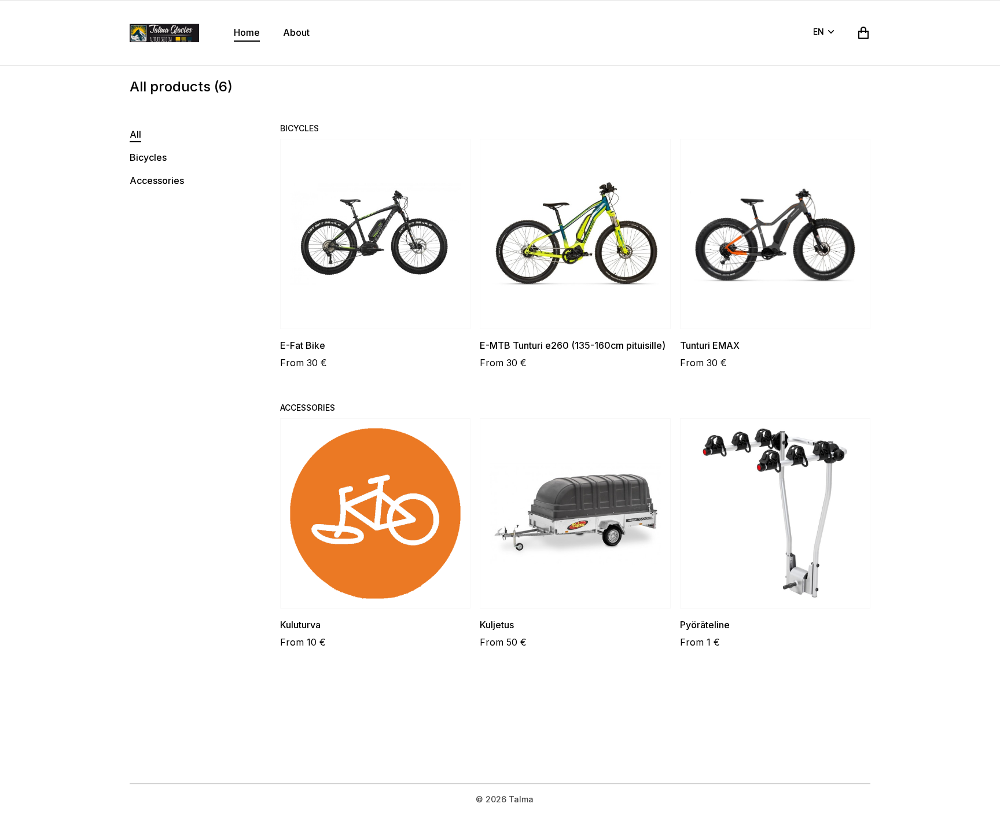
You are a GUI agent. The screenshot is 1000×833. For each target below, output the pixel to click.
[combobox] (825, 33)
